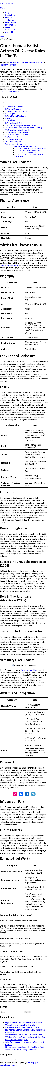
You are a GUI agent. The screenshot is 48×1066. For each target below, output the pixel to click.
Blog (7, 12)
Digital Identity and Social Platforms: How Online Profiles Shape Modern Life (23, 1023)
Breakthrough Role (15, 123)
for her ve (25, 670)
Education (9, 17)
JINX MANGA (6, 3)
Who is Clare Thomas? (16, 107)
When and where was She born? (31, 150)
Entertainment (11, 22)
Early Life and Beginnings (17, 116)
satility (33, 670)
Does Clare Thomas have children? (31, 154)
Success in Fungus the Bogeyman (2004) (23, 125)
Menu (2, 8)
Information (10, 24)
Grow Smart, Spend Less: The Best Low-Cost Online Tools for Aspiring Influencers (24, 1048)
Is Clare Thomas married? (28, 152)
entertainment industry (10, 91)
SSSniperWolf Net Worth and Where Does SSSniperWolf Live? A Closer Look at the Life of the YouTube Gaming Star (25, 1037)
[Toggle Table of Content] (2, 102)
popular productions (9, 265)
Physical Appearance (15, 109)
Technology (10, 20)
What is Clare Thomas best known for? (33, 148)
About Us (9, 32)
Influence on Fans (15, 139)
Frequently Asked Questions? (25, 146)
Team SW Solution (8, 64)
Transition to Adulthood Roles (20, 130)
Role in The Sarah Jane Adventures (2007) (25, 128)
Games (8, 27)
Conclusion (18, 156)
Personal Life (13, 137)
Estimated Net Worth (17, 144)
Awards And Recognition (18, 135)
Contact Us (10, 29)
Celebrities (10, 15)
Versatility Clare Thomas (18, 132)
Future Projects (14, 142)
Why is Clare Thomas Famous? (19, 111)
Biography (11, 114)
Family (9, 118)
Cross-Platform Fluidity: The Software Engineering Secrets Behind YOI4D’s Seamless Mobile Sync (25, 1029)
